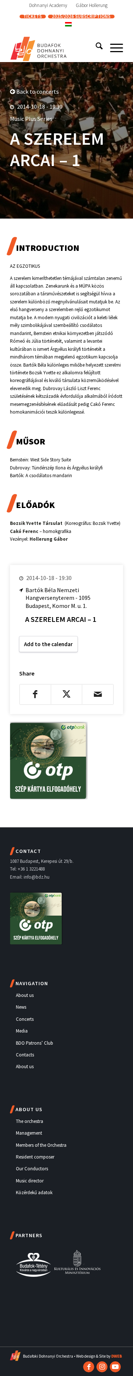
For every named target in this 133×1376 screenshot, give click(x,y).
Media (22, 1031)
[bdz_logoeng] (55, 47)
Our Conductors (32, 1169)
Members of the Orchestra (41, 1145)
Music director (30, 1181)
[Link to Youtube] (115, 1366)
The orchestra (29, 1121)
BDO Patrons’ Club (34, 1043)
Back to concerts (37, 91)
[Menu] (113, 47)
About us (25, 995)
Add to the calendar (48, 644)
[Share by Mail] (97, 694)
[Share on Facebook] (35, 694)
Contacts (25, 1055)
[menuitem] (48, 5)
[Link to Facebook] (88, 1366)
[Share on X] (66, 694)
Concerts (25, 1019)
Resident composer (35, 1157)
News (21, 1007)
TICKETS (32, 16)
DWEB (116, 1356)
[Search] (95, 47)
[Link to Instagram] (102, 1366)
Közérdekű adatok (34, 1192)
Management (29, 1133)
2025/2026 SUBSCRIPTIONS (81, 16)
